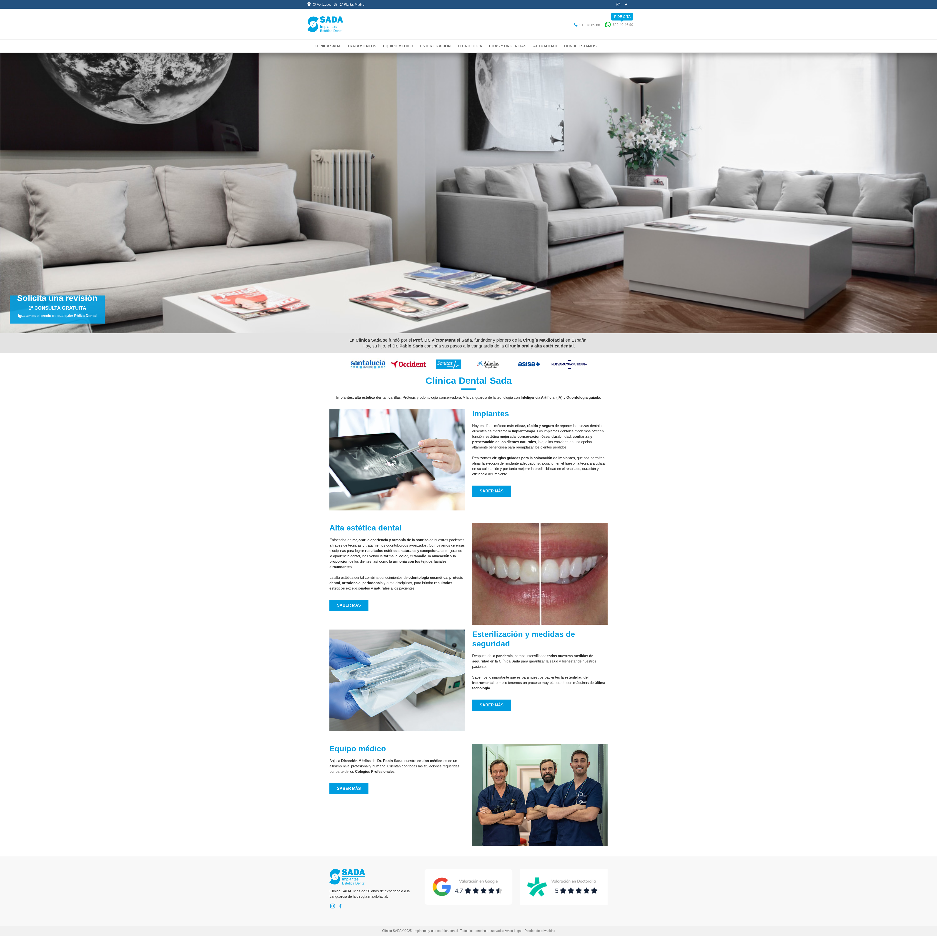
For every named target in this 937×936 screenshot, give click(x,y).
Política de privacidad (540, 931)
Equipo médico (398, 46)
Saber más (492, 491)
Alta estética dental (365, 527)
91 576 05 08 (590, 25)
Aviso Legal (513, 931)
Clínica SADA (328, 46)
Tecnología (470, 46)
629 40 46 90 (623, 25)
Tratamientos (361, 46)
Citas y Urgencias (507, 46)
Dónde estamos (580, 46)
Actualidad (545, 46)
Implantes (490, 413)
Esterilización (435, 46)
